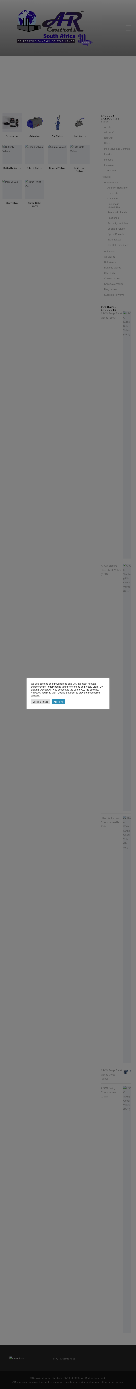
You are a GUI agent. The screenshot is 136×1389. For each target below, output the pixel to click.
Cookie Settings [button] (40, 702)
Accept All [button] (58, 702)
